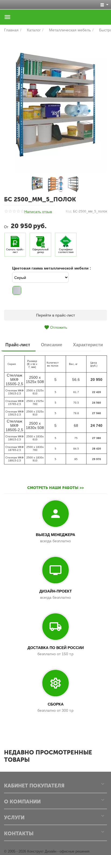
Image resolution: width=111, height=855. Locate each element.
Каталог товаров (7, 17)
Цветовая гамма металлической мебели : (51, 268)
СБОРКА (56, 704)
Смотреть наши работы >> (55, 487)
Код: (69, 211)
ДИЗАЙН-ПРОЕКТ (55, 591)
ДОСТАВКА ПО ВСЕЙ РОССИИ (55, 648)
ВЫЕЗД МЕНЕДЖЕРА (55, 535)
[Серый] (16, 290)
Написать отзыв (38, 212)
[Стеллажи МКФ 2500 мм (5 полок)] (55, 105)
